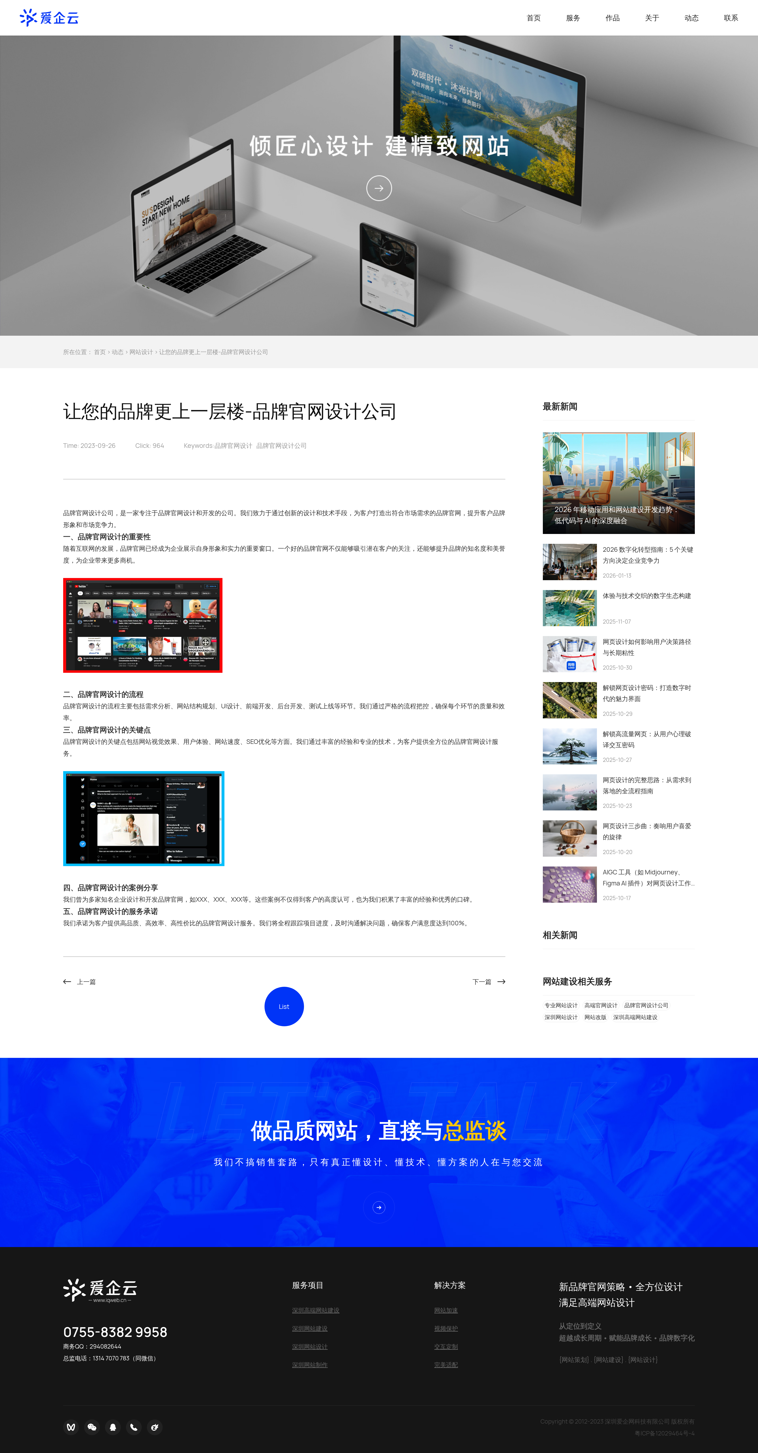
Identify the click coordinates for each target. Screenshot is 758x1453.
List (284, 1006)
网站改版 (595, 1017)
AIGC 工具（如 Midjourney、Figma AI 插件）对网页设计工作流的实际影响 (647, 878)
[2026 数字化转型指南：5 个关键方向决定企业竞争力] (570, 562)
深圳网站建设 (310, 1328)
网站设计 (141, 352)
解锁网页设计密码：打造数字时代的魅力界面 (647, 693)
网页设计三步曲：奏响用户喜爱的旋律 (647, 831)
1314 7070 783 (111, 1358)
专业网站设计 (561, 1005)
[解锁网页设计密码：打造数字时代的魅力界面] (570, 700)
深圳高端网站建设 (635, 1017)
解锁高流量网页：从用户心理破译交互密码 (647, 739)
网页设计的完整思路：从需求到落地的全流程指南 (647, 785)
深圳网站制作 (310, 1365)
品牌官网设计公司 (281, 445)
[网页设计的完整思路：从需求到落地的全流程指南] (570, 792)
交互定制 (446, 1346)
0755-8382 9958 (115, 1331)
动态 (118, 352)
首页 (100, 352)
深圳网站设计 (561, 1017)
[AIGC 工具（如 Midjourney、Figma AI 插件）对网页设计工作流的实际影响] (570, 885)
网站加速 (446, 1310)
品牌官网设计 (233, 445)
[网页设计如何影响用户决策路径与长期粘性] (570, 654)
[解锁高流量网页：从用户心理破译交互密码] (570, 746)
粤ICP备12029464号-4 (665, 1433)
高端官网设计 (601, 1005)
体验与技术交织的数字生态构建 (647, 595)
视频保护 (446, 1328)
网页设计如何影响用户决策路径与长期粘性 (647, 647)
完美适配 (446, 1365)
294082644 (105, 1346)
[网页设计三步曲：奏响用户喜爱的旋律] (570, 838)
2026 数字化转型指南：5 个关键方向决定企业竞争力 (648, 555)
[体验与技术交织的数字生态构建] (570, 608)
